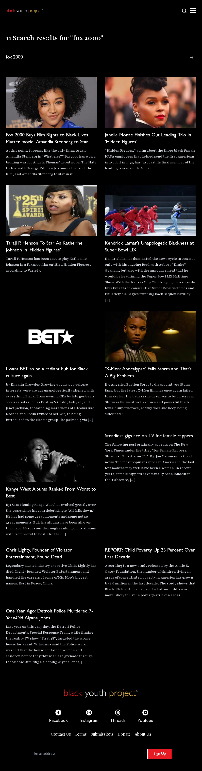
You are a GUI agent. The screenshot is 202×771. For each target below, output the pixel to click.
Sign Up (160, 754)
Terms (81, 734)
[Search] (191, 57)
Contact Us (61, 734)
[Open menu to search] (184, 11)
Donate (124, 734)
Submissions (102, 734)
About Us (143, 734)
